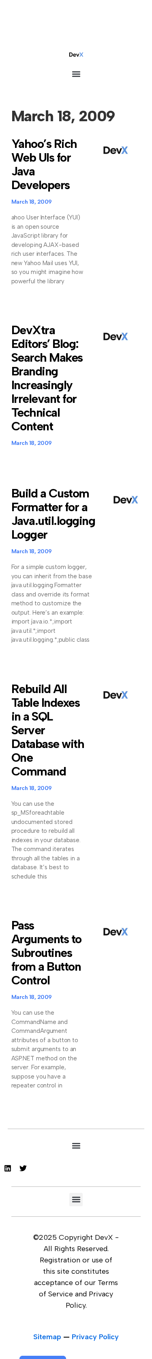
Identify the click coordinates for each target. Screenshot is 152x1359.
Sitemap (47, 1336)
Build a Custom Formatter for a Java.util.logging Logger (53, 514)
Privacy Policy (95, 1336)
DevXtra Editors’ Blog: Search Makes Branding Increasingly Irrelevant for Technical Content (47, 378)
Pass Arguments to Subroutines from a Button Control (46, 953)
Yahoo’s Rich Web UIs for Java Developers (44, 164)
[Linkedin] (7, 1168)
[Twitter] (23, 1168)
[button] (76, 73)
